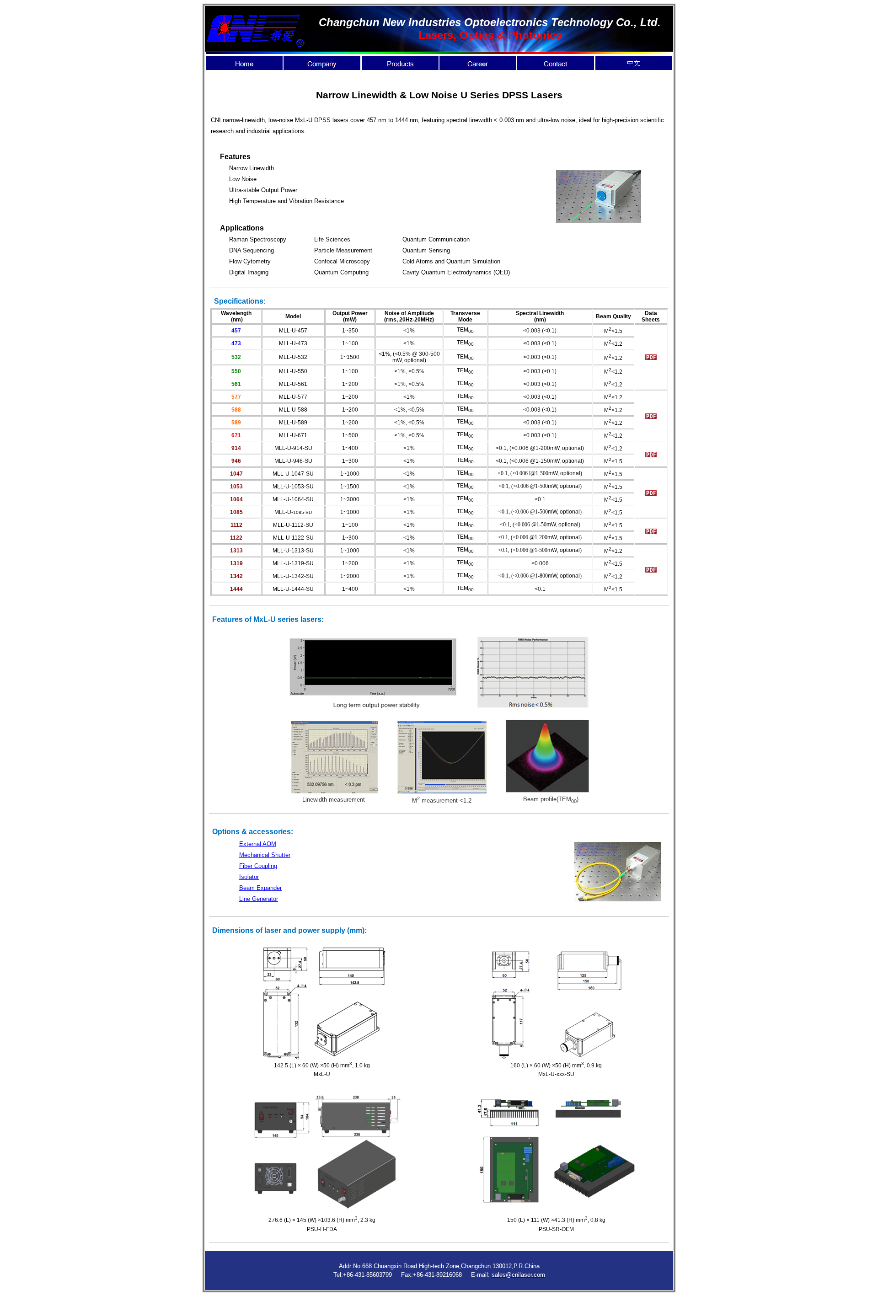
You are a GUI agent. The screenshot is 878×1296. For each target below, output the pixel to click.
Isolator (249, 876)
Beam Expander (260, 887)
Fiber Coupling (258, 865)
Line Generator (258, 898)
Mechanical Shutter (264, 855)
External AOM (257, 844)
